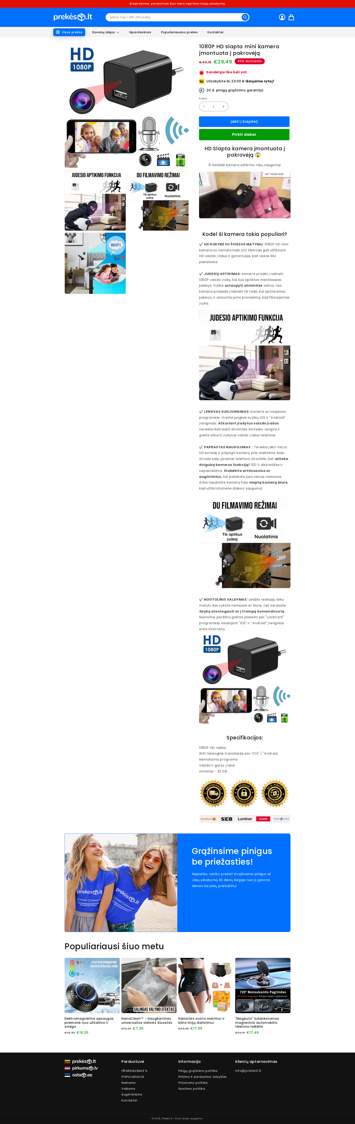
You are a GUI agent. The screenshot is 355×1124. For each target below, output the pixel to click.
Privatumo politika (193, 1083)
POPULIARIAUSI (132, 1077)
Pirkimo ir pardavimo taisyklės (202, 1077)
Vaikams (128, 1089)
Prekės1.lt (167, 1118)
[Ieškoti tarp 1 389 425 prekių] (245, 17)
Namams (128, 1083)
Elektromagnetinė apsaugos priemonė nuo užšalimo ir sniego (89, 1023)
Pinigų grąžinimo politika (198, 1071)
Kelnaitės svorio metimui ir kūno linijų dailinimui (201, 1021)
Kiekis (203, 98)
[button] (69, 32)
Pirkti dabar (244, 134)
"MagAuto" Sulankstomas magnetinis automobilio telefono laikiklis (257, 1023)
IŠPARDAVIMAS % (134, 1071)
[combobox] (177, 17)
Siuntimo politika (191, 1089)
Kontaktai (129, 1100)
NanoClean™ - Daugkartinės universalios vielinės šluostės (146, 1021)
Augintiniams (131, 1094)
